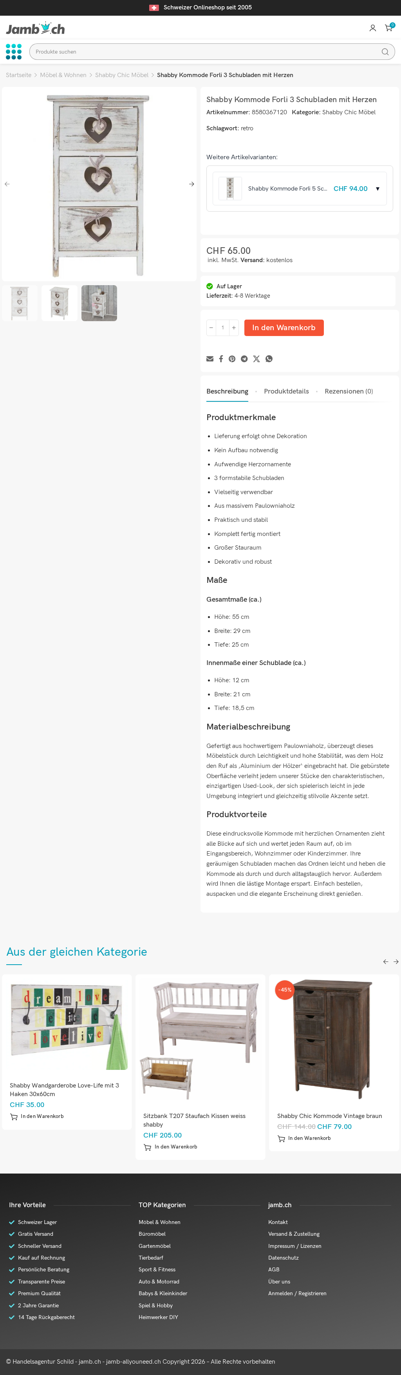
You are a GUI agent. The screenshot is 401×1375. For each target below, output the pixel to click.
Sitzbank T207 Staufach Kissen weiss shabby (61, 1121)
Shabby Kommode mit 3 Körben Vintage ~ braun (332, 1121)
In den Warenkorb (284, 328)
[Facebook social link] (221, 359)
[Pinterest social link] (232, 359)
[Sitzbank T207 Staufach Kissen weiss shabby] (67, 1039)
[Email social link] (210, 359)
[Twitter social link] (256, 359)
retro (247, 128)
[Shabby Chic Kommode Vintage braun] (200, 1039)
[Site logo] (35, 28)
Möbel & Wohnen (63, 75)
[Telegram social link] (244, 359)
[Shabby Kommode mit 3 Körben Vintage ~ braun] (334, 1039)
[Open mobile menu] (13, 51)
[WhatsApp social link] (269, 359)
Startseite (18, 75)
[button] (37, 1147)
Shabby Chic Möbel (121, 75)
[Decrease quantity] (211, 328)
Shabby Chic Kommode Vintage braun (195, 1116)
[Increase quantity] (234, 328)
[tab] (227, 391)
